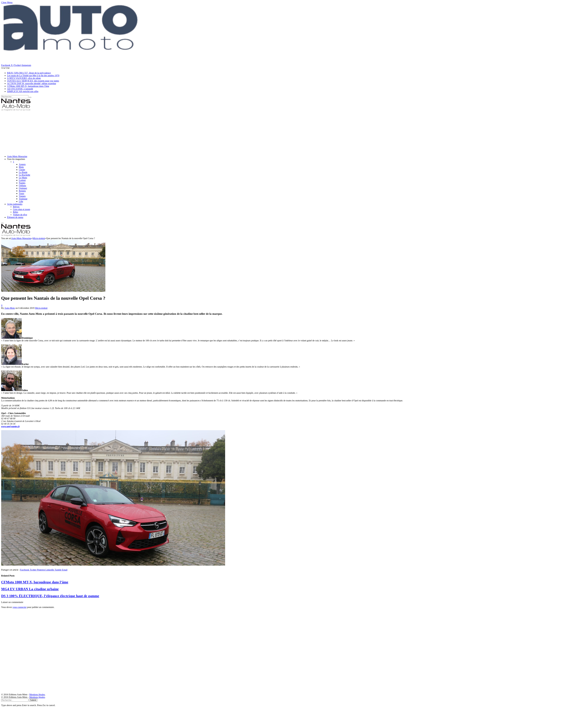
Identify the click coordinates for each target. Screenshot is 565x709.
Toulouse (23, 199)
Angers (22, 164)
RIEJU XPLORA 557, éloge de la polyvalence (29, 73)
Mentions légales (37, 694)
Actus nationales (14, 204)
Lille (21, 201)
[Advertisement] (89, 132)
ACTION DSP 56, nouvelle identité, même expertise (31, 83)
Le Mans (23, 177)
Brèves (16, 206)
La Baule (23, 172)
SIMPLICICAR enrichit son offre (22, 91)
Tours (21, 193)
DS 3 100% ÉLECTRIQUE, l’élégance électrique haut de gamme (50, 596)
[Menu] (2, 223)
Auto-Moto (9, 308)
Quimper (23, 188)
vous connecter (19, 607)
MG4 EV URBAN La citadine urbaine (30, 589)
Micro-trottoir (41, 308)
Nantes (22, 183)
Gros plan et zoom (21, 209)
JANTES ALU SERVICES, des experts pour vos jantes (33, 81)
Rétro (15, 212)
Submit (33, 700)
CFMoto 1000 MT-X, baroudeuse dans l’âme (28, 86)
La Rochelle (24, 175)
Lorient (22, 180)
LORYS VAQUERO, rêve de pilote (24, 78)
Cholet (22, 169)
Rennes (22, 191)
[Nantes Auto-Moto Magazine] (15, 110)
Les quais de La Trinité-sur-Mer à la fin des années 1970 (33, 75)
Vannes (22, 196)
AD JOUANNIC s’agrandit (20, 89)
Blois (21, 167)
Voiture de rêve (20, 214)
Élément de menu (15, 217)
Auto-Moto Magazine (17, 156)
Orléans (22, 185)
